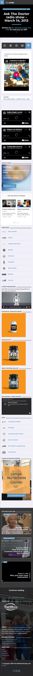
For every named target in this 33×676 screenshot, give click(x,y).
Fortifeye (4, 651)
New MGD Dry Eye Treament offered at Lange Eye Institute (16, 551)
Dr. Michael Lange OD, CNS (18, 29)
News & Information (9, 538)
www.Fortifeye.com (7, 641)
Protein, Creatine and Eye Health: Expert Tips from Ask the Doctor (9, 209)
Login (4, 665)
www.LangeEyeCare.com (9, 643)
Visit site (4, 614)
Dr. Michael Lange (16, 598)
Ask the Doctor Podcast (16, 196)
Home (3, 649)
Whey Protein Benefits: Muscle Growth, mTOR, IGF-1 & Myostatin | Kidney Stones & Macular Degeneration (24, 209)
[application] (16, 300)
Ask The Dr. (5, 653)
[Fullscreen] (29, 307)
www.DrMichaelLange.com (9, 639)
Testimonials (7, 514)
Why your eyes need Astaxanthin (19, 576)
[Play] (4, 307)
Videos (28, 9)
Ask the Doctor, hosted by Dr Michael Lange (14, 9)
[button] (16, 300)
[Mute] (26, 307)
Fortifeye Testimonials (18, 529)
